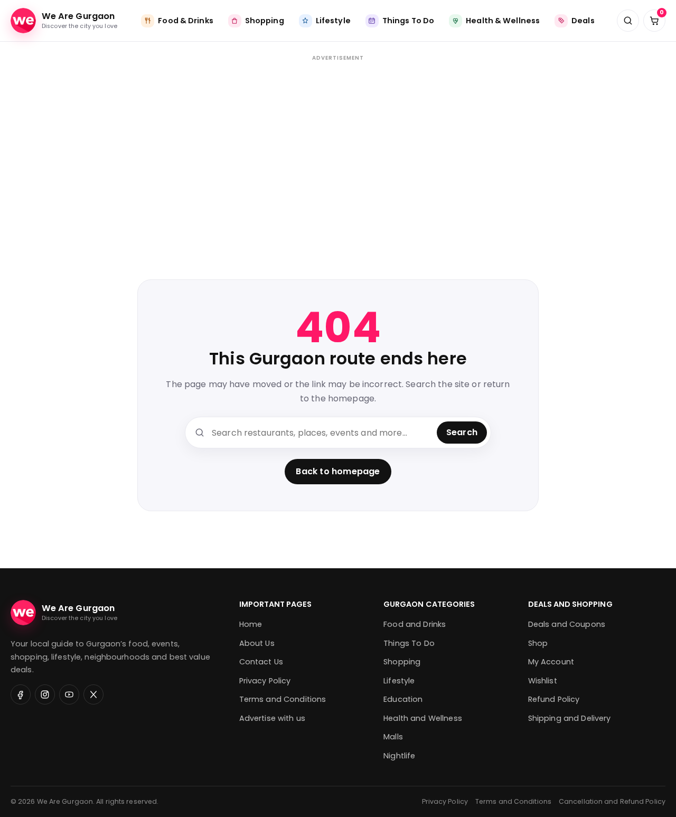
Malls (393, 736)
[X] (93, 694)
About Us (257, 643)
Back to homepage (338, 471)
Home (250, 624)
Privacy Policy (265, 680)
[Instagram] (45, 694)
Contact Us (261, 661)
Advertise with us (272, 718)
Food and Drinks (414, 624)
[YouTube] (69, 694)
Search (461, 432)
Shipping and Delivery (569, 718)
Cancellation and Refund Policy (612, 801)
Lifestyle (399, 680)
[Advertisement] (338, 154)
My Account (551, 661)
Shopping (401, 661)
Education (402, 699)
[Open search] (628, 21)
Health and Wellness (422, 718)
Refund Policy (554, 699)
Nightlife (399, 755)
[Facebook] (21, 694)
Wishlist (542, 680)
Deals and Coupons (566, 624)
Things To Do (409, 643)
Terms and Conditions (282, 699)
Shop (538, 643)
